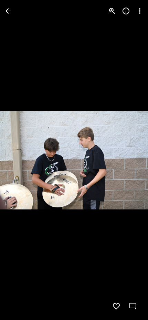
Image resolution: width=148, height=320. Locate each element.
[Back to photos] (8, 11)
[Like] (116, 306)
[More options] (140, 11)
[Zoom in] (112, 11)
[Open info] (126, 11)
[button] (19, 160)
